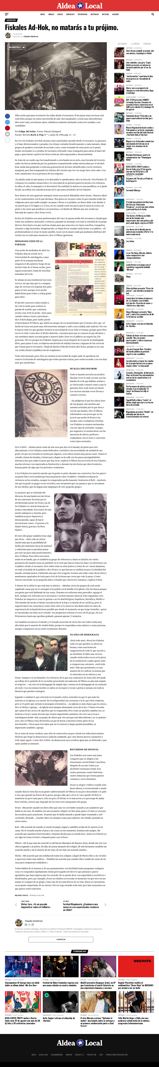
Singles (51, 14)
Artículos (95, 14)
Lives (101, 1054)
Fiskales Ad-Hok (37, 895)
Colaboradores (57, 1054)
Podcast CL (79, 1054)
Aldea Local (43, 1054)
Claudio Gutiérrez (31, 36)
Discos (60, 14)
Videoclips (70, 14)
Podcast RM (91, 1054)
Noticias (105, 14)
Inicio (42, 14)
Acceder (115, 14)
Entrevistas (82, 14)
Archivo (69, 1054)
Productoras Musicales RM (116, 1054)
